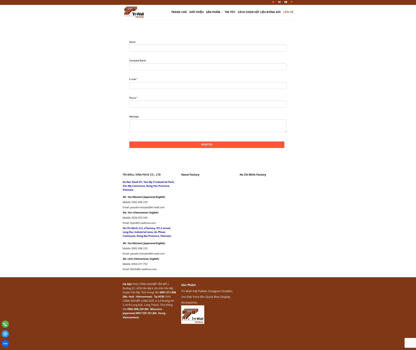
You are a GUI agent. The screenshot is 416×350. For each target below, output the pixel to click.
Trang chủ (179, 12)
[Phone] (5, 324)
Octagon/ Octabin (220, 291)
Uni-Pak (186, 297)
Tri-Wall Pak (189, 291)
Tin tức (230, 12)
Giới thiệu (196, 12)
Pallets (202, 291)
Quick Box (212, 297)
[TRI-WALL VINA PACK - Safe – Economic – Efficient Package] (135, 12)
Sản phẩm (213, 12)
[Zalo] (5, 344)
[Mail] (5, 334)
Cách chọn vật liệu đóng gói (259, 12)
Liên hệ (288, 12)
